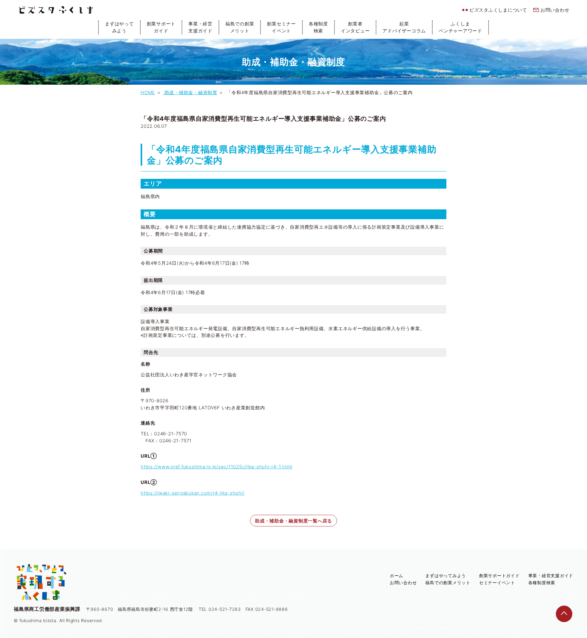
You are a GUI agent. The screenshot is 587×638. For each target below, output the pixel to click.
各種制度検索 (318, 27)
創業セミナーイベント (281, 27)
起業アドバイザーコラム (404, 27)
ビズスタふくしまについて (498, 10)
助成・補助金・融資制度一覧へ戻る (293, 521)
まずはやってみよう (119, 27)
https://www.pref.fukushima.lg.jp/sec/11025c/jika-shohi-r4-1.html (216, 467)
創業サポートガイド (161, 27)
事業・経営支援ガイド (200, 27)
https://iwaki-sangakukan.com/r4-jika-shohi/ (192, 493)
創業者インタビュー (355, 27)
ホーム (396, 575)
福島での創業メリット (239, 27)
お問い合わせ (555, 10)
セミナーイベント (497, 582)
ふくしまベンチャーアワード (460, 27)
